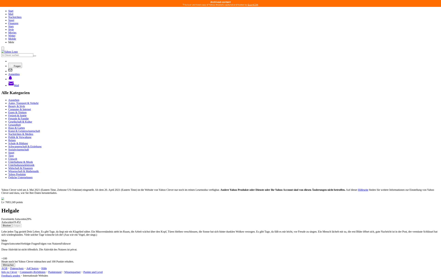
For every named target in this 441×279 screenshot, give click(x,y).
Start (10, 10)
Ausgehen (13, 100)
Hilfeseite (363, 189)
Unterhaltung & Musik (20, 161)
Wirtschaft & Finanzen (20, 168)
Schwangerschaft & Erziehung (25, 146)
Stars (11, 26)
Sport (11, 20)
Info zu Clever (9, 272)
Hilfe (44, 268)
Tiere (11, 155)
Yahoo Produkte (17, 174)
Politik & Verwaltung (19, 137)
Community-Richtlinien (32, 272)
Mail (10, 14)
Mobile (12, 38)
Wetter (11, 35)
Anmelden (14, 74)
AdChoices (32, 268)
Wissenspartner (72, 272)
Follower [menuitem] (66, 243)
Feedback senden (10, 275)
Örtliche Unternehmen (20, 177)
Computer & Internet (19, 109)
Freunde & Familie (18, 118)
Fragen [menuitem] (5, 243)
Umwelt (12, 158)
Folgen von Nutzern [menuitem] (50, 243)
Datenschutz (17, 268)
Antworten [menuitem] (15, 243)
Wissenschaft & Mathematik (23, 171)
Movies (12, 32)
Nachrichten (15, 17)
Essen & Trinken (17, 112)
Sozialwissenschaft (18, 149)
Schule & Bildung (18, 143)
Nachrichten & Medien (20, 134)
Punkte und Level (93, 272)
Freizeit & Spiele (17, 115)
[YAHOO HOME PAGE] (9, 51)
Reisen (12, 140)
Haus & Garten (16, 127)
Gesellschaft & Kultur (20, 121)
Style (11, 29)
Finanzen (13, 23)
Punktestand (54, 272)
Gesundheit (14, 124)
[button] (224, 42)
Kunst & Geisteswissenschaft (24, 131)
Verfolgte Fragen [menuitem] (30, 243)
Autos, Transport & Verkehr (23, 103)
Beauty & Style (16, 106)
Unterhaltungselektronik (21, 165)
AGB (4, 268)
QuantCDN (253, 4)
